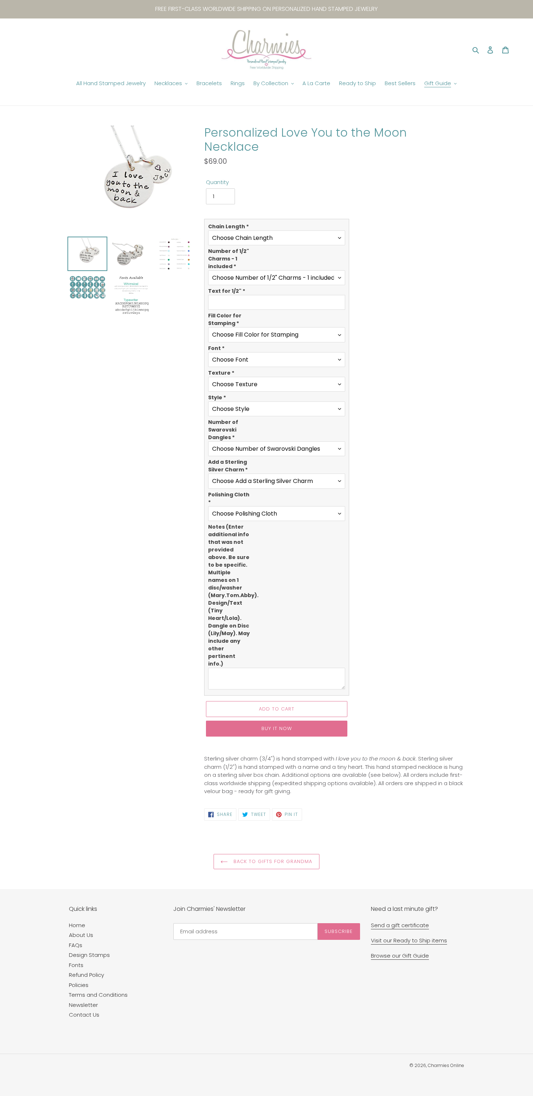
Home (77, 925)
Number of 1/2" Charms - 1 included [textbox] (228, 258)
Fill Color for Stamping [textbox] (224, 319)
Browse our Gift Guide (400, 955)
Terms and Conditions (98, 995)
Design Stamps (89, 955)
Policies (78, 985)
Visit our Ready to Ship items (409, 940)
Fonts (76, 965)
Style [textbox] (217, 397)
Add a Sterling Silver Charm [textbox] (228, 465)
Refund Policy (86, 975)
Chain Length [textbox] (228, 226)
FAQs (75, 945)
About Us (81, 935)
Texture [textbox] (221, 372)
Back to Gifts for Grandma (271, 861)
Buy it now (276, 728)
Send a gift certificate (400, 925)
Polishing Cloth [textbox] (228, 498)
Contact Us (84, 1014)
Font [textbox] (216, 348)
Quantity (217, 182)
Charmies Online (446, 1065)
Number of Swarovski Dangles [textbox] (223, 429)
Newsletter (83, 1005)
